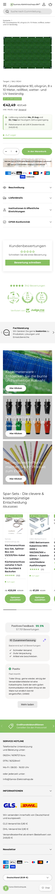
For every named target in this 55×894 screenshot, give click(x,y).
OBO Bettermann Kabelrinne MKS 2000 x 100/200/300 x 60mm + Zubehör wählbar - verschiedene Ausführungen (39, 554)
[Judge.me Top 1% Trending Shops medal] (42, 297)
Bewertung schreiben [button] (27, 262)
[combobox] (27, 11)
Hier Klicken (16, 388)
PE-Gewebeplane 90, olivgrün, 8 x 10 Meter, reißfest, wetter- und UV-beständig (27, 23)
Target (6, 81)
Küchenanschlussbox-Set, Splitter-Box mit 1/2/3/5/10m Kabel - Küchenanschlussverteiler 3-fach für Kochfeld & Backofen (15, 558)
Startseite (6, 20)
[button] (6, 888)
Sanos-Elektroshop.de (17, 887)
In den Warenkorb (37, 151)
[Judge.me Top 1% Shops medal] (27, 297)
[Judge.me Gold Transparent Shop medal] (13, 297)
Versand (22, 109)
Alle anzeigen (10, 506)
